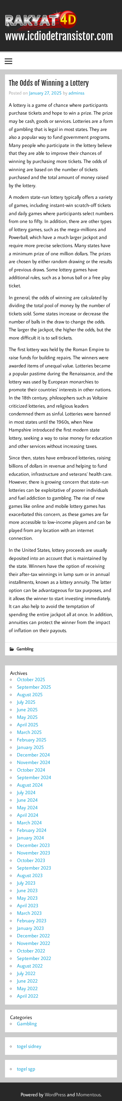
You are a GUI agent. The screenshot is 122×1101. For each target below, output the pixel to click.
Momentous (88, 1094)
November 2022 (33, 943)
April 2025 (27, 724)
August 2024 (30, 785)
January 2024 (30, 837)
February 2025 (31, 739)
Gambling (25, 649)
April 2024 (27, 815)
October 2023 (31, 860)
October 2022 (31, 950)
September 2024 (34, 777)
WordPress (55, 1094)
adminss (76, 92)
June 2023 (27, 890)
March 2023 (29, 913)
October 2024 (31, 770)
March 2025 (29, 732)
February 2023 (32, 920)
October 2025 (31, 679)
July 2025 (26, 702)
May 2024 (27, 807)
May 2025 (27, 717)
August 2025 (30, 694)
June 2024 (27, 800)
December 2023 (33, 845)
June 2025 (27, 709)
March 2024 (29, 822)
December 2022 (33, 935)
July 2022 (26, 973)
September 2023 (34, 868)
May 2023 (27, 898)
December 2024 (33, 754)
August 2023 (30, 875)
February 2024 (31, 830)
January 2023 (30, 928)
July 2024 (26, 792)
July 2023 (26, 883)
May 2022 (27, 988)
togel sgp (26, 1069)
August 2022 (30, 966)
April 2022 (27, 996)
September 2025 (34, 687)
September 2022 (34, 958)
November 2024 (33, 762)
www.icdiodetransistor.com (59, 36)
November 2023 (33, 852)
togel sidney (29, 1046)
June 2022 (27, 981)
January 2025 (30, 747)
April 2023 (27, 905)
